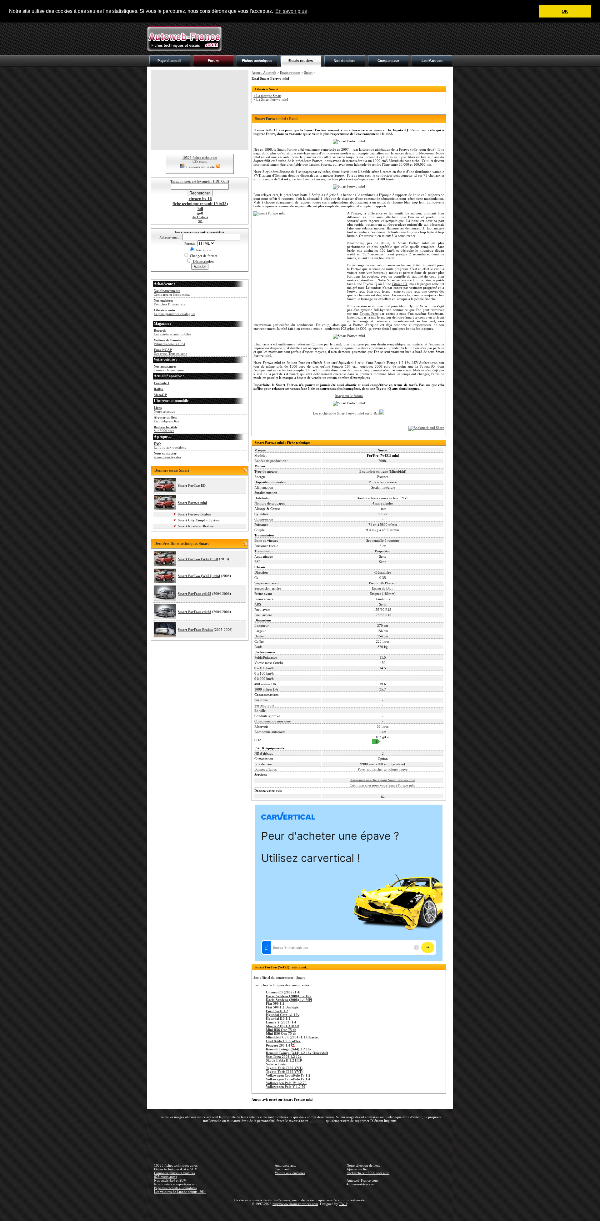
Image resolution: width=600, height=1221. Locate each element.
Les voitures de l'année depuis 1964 (180, 1191)
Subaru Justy (276, 1064)
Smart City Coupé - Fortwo (199, 520)
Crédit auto (283, 1169)
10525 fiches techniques (199, 157)
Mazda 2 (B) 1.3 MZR (282, 1026)
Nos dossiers (344, 61)
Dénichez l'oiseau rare (169, 302)
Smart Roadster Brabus (195, 526)
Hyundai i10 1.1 (278, 1018)
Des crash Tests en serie (170, 351)
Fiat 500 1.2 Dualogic (282, 1007)
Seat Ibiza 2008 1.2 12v (284, 1056)
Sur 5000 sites (165, 429)
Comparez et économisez (172, 292)
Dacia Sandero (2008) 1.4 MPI (289, 1000)
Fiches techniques (257, 61)
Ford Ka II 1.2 (277, 1011)
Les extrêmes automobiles (172, 332)
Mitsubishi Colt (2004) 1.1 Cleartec (292, 1037)
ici (382, 796)
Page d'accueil (169, 61)
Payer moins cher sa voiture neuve (383, 769)
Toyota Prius (369, 313)
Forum (213, 61)
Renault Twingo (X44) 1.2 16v (289, 1049)
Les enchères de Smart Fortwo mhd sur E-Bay (346, 413)
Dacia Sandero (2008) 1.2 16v (288, 996)
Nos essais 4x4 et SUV (170, 1180)
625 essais (199, 161)
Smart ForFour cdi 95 (194, 593)
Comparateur (388, 61)
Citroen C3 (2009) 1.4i (283, 992)
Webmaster (317, 1121)
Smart (308, 72)
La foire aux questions (170, 445)
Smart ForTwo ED (192, 485)
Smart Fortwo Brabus (194, 514)
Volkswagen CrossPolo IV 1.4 (288, 1079)
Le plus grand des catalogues (174, 312)
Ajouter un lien (357, 1169)
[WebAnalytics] (300, 1213)
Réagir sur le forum (349, 396)
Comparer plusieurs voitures (174, 1173)
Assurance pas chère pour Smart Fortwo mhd (382, 780)
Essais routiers (300, 61)
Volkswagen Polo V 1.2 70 (285, 1086)
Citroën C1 (400, 284)
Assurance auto (286, 1165)
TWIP (343, 1204)
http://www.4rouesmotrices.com (295, 1204)
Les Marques (432, 61)
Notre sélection (164, 409)
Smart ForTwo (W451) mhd (199, 576)
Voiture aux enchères (290, 1173)
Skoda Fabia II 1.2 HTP (284, 1060)
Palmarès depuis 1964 (169, 342)
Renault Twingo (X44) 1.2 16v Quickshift (297, 1053)
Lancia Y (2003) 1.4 (281, 1022)
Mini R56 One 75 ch (281, 1030)
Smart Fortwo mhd (192, 503)
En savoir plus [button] (291, 11)
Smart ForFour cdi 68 (194, 612)
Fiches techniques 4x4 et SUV (175, 1169)
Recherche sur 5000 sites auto (368, 1173)
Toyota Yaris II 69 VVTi (284, 1068)
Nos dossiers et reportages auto (176, 1184)
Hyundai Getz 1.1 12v (282, 1015)
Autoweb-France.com (362, 1180)
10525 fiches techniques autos (176, 1165)
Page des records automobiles (175, 1188)
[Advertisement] (339, 39)
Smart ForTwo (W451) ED (198, 559)
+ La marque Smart (267, 96)
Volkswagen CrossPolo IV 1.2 (288, 1075)
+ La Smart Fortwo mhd (270, 99)
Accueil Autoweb (264, 72)
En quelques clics (166, 419)
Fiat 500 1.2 (275, 1003)
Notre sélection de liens (363, 1165)
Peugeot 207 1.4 (278, 1045)
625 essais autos (165, 1176)
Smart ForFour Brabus (195, 629)
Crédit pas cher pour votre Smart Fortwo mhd (383, 785)
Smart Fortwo (287, 149)
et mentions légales (167, 455)
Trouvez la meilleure (169, 368)
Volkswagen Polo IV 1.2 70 (286, 1083)
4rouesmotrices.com (361, 1184)
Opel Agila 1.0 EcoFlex (283, 1041)
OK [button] (565, 11)
